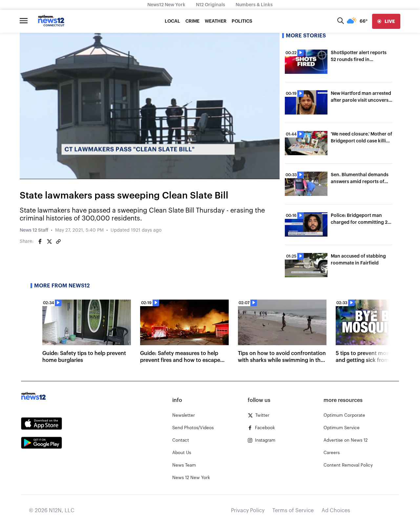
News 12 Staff (34, 230)
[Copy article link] (58, 241)
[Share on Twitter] (49, 241)
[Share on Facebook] (40, 241)
